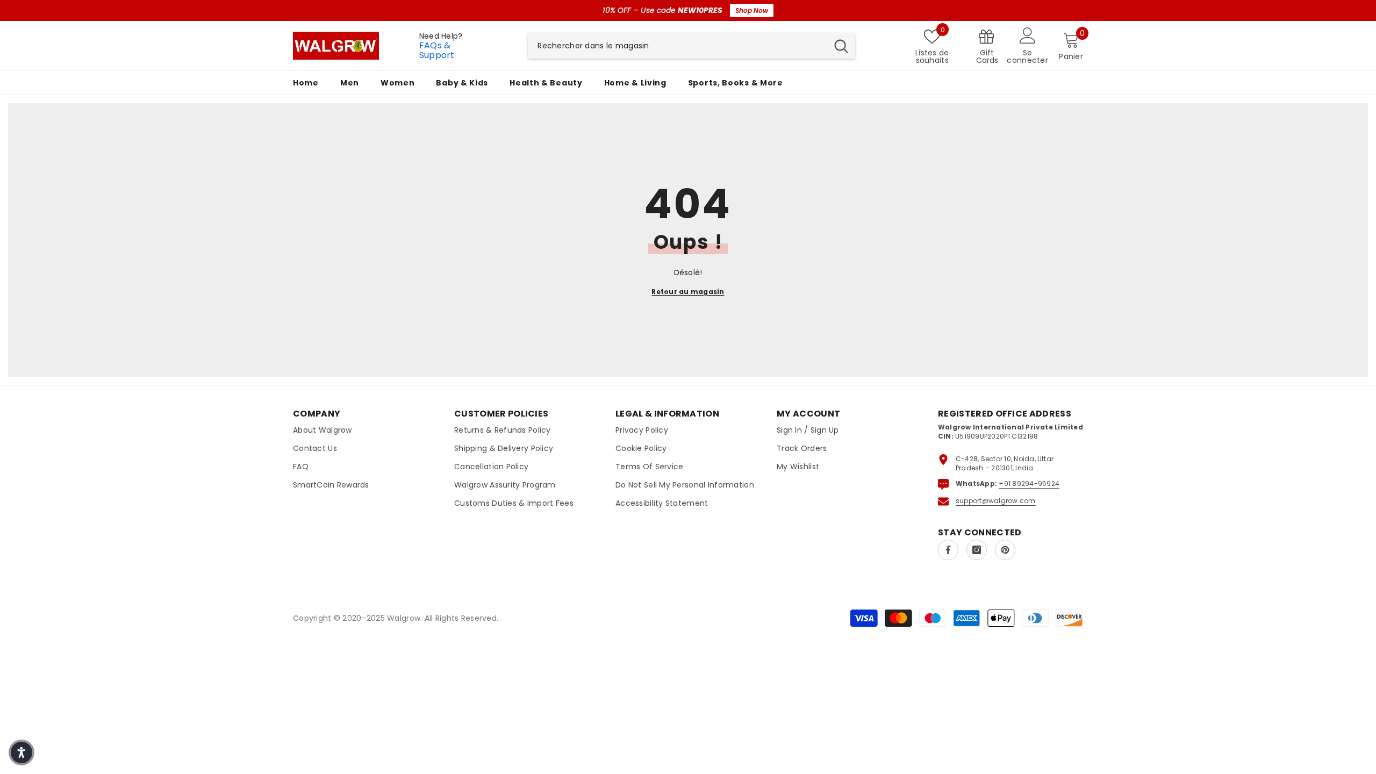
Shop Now (751, 10)
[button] (21, 752)
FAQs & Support (437, 50)
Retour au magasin (687, 291)
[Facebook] (948, 550)
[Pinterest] (1005, 550)
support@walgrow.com (996, 500)
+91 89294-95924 (1029, 483)
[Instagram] (976, 550)
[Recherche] (691, 46)
